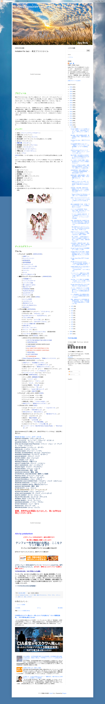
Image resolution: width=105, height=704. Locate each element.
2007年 (17, 155)
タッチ (25, 272)
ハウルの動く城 (43, 424)
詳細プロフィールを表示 (74, 80)
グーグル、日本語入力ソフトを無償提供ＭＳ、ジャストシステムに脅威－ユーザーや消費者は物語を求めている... (80, 290)
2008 (71, 331)
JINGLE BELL (31, 352)
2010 (71, 122)
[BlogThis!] (33, 593)
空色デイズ (26, 362)
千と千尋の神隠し (39, 422)
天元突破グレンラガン (38, 362)
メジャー (30, 379)
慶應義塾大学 (36, 377)
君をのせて (26, 307)
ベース (26, 151)
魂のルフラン (27, 403)
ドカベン (37, 381)
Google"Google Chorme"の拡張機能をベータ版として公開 (80, 249)
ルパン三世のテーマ (28, 274)
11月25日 (39, 254)
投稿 (71, 371)
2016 (71, 109)
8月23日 (49, 276)
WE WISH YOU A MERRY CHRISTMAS (38, 350)
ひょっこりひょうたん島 (30, 266)
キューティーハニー (28, 258)
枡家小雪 (19, 143)
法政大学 (34, 391)
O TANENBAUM (31, 356)
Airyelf (51, 693)
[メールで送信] (31, 593)
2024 (71, 91)
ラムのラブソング (28, 264)
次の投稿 (17, 607)
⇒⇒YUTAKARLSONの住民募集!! (25, 586)
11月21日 (35, 335)
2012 (71, 118)
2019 (71, 102)
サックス (34, 137)
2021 (71, 98)
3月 (72, 324)
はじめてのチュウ (28, 293)
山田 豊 (71, 63)
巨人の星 (36, 385)
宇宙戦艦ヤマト (27, 278)
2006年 (45, 276)
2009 (71, 125)
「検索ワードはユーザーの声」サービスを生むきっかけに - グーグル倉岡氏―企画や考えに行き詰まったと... (80, 183)
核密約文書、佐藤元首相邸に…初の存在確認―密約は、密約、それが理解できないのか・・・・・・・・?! (80, 177)
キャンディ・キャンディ (30, 327)
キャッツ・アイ (27, 329)
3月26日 (35, 374)
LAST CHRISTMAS (32, 354)
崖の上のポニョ (27, 411)
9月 (72, 310)
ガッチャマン (27, 295)
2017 (71, 107)
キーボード (29, 149)
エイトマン (26, 270)
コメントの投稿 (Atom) (24, 610)
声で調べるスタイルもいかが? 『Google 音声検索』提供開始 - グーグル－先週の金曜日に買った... (80, 263)
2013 (71, 116)
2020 (71, 100)
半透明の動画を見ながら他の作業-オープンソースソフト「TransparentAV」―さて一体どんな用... (80, 268)
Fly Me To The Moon (28, 290)
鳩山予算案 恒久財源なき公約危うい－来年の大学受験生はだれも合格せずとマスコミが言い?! (80, 157)
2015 (71, 111)
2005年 (35, 254)
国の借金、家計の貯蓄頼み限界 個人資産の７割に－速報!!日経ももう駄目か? (80, 137)
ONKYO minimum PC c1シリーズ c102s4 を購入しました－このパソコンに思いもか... (80, 152)
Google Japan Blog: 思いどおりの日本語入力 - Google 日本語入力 (80, 285)
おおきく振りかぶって (38, 389)
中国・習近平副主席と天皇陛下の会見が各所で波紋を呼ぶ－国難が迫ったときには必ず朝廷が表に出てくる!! (80, 222)
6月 (72, 317)
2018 (71, 105)
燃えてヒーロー (27, 286)
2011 (71, 120)
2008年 (31, 374)
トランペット (24, 132)
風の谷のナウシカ (28, 303)
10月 (72, 308)
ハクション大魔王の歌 (29, 323)
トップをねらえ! (41, 370)
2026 (71, 87)
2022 (71, 96)
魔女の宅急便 (33, 418)
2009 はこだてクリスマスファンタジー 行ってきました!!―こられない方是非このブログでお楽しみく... (80, 200)
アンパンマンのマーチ (29, 280)
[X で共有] (35, 593)
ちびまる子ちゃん (42, 315)
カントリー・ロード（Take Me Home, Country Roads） (38, 426)
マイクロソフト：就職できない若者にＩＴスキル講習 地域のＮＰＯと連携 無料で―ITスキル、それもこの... (80, 275)
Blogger (64, 693)
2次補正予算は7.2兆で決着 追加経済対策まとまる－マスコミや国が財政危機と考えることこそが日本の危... (80, 254)
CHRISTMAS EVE (32, 342)
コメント (72, 374)
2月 (72, 326)
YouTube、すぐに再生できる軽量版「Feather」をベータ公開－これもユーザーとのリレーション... (80, 281)
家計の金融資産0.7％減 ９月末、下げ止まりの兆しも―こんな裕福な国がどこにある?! (80, 206)
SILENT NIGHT (31, 346)
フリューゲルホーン (34, 132)
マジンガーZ (26, 333)
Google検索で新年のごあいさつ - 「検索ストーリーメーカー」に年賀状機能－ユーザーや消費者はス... (80, 146)
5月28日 (41, 393)
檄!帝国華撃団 (27, 262)
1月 (72, 328)
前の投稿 (60, 607)
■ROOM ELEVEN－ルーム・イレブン (27, 507)
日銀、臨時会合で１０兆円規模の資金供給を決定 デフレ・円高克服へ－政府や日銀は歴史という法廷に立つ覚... (80, 301)
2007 (71, 333)
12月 (72, 127)
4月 (72, 322)
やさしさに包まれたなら (30, 305)
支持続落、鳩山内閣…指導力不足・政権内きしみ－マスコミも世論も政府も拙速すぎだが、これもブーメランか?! (80, 190)
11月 (72, 306)
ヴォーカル (34, 145)
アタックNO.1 (27, 317)
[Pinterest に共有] (38, 593)
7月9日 (35, 405)
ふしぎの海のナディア (42, 364)
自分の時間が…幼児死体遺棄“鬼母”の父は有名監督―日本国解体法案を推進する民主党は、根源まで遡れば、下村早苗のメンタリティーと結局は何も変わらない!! (42, 658)
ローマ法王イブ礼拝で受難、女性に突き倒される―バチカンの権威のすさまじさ (80, 162)
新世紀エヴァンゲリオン (44, 366)
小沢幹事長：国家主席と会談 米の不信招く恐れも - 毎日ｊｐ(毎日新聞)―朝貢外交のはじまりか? (80, 245)
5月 (72, 319)
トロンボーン (26, 143)
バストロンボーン (28, 147)
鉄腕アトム (26, 256)
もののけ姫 (35, 419)
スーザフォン (32, 151)
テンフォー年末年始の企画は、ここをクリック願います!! (39, 543)
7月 (72, 315)
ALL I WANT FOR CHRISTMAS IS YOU (38, 348)
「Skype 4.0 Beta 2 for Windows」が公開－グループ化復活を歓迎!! (80, 195)
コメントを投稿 (21, 604)
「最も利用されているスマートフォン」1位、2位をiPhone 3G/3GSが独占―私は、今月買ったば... (80, 228)
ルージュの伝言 (27, 299)
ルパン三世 (37, 319)
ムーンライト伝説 (28, 282)
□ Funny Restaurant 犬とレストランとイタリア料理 (45, 6)
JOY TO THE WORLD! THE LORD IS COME (39, 340)
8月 (72, 313)
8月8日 (33, 309)
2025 (71, 89)
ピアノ (34, 149)
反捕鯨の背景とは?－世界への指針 (32, 667)
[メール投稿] (28, 593)
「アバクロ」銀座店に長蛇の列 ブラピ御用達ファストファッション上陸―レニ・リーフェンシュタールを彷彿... (80, 216)
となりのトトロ (27, 301)
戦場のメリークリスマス (49, 358)
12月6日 (37, 297)
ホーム (39, 607)
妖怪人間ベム (27, 325)
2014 (71, 114)
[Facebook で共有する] (36, 593)
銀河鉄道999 (26, 260)
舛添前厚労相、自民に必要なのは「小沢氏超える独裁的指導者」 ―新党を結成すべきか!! (80, 172)
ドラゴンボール (45, 311)
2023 (71, 93)
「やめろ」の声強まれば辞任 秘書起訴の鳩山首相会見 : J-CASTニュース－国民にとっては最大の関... (80, 167)
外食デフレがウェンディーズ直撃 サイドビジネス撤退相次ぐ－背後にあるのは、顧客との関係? (80, 233)
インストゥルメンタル (39, 331)
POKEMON (26, 289)
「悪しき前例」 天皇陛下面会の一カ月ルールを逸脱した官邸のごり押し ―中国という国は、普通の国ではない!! (80, 239)
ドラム (24, 153)
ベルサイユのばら (40, 401)
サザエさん (37, 313)
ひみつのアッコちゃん (29, 268)
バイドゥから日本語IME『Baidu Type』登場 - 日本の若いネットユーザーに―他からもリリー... (80, 210)
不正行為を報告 (72, 338)
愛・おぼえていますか (29, 284)
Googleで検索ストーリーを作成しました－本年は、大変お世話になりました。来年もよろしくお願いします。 (80, 131)
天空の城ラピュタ (37, 409)
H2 (37, 387)
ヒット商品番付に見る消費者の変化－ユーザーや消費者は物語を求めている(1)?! (80, 296)
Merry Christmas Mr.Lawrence (31, 358)
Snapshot (70, 357)
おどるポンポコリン (28, 315)
